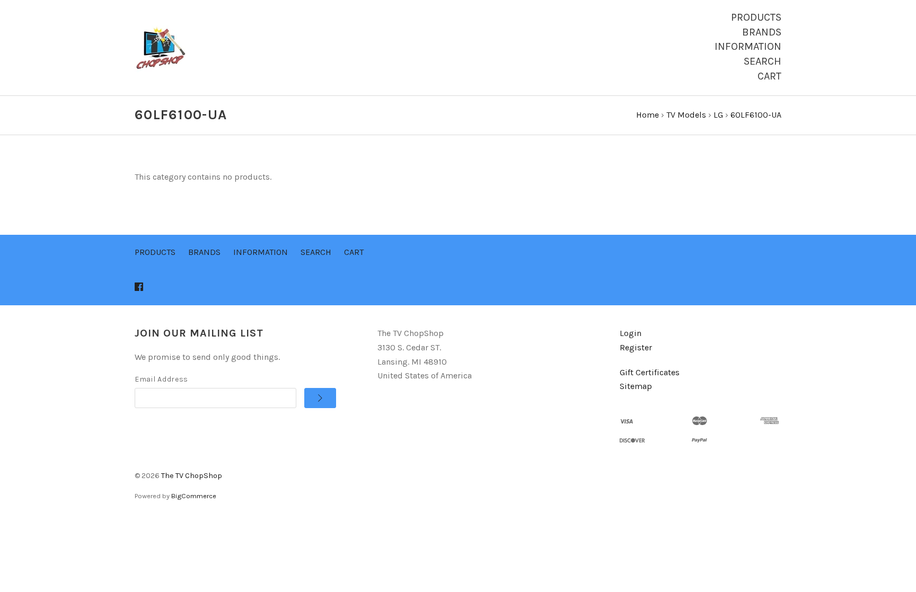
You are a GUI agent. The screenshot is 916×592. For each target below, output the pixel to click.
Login (630, 333)
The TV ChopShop (191, 475)
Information (748, 46)
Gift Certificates (650, 372)
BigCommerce (193, 496)
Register (636, 347)
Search (762, 61)
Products (756, 17)
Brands (761, 32)
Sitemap (636, 386)
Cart (769, 76)
